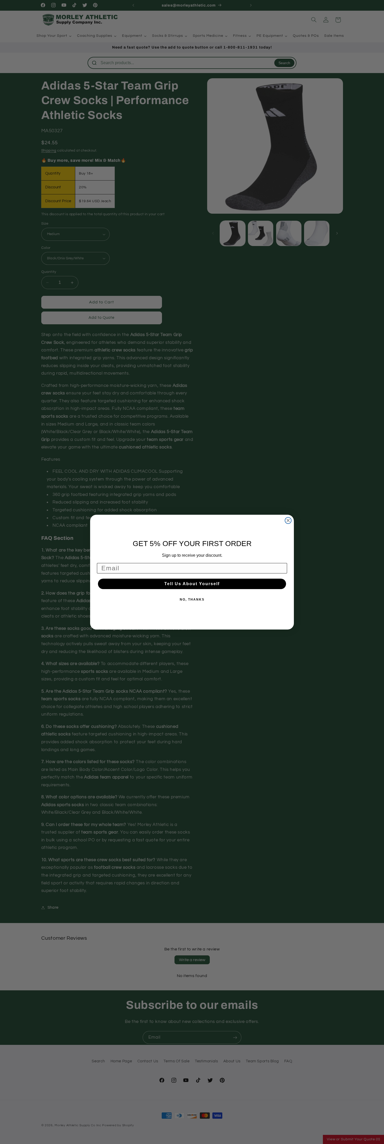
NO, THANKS (192, 599)
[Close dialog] (288, 520)
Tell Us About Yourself (192, 584)
